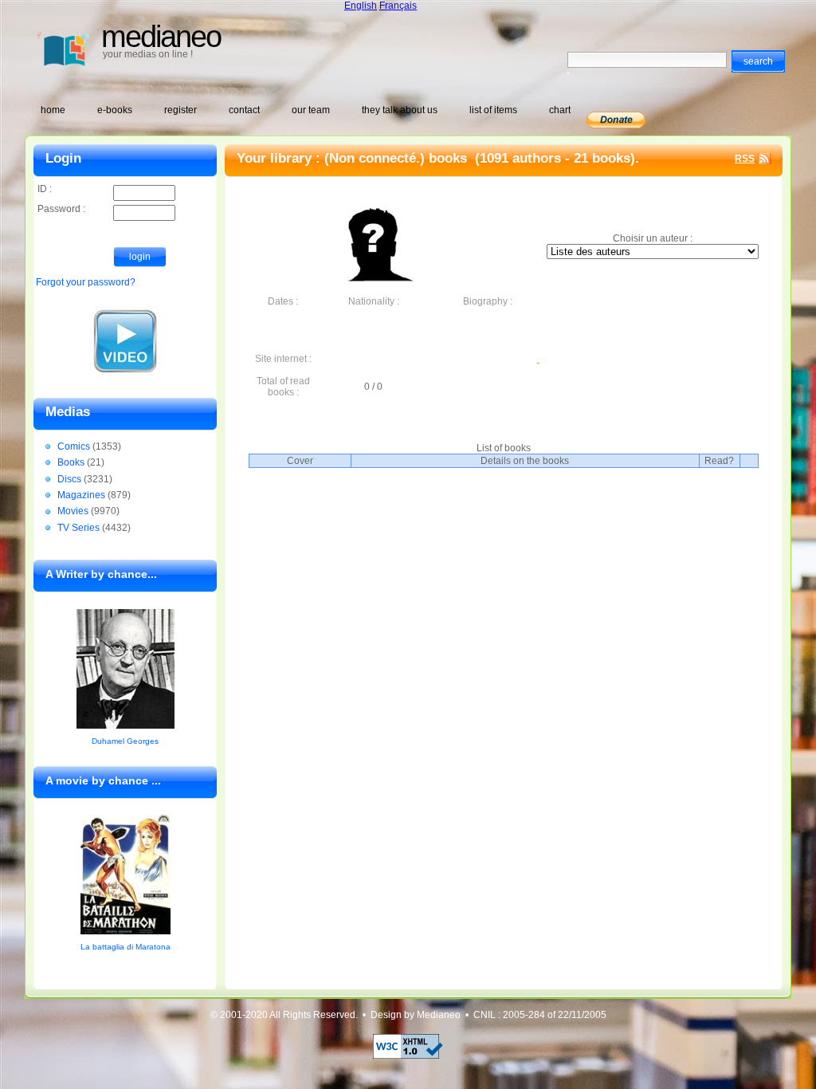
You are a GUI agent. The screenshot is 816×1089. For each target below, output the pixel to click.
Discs (69, 479)
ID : (44, 189)
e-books (114, 110)
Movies (72, 511)
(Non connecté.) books (397, 158)
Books (70, 462)
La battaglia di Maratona (125, 946)
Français (398, 5)
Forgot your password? (85, 282)
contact (244, 110)
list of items (493, 110)
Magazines (81, 495)
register (180, 110)
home (53, 110)
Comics (73, 446)
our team (311, 110)
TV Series (78, 527)
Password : (61, 208)
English (360, 5)
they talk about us (399, 110)
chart (560, 110)
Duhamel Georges (125, 741)
